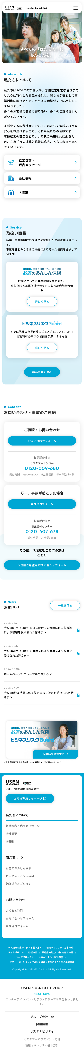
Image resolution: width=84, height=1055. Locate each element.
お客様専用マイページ (28, 798)
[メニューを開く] (76, 7)
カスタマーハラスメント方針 (42, 1039)
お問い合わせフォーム (42, 441)
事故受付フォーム (42, 504)
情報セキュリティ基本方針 (59, 947)
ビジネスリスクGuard (20, 876)
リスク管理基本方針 (24, 957)
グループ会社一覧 (42, 1017)
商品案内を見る (42, 372)
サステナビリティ (42, 1031)
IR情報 (10, 841)
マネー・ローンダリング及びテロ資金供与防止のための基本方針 (42, 962)
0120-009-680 (42, 468)
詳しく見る (42, 301)
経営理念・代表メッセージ (23, 826)
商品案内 (12, 858)
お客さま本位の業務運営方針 (53, 957)
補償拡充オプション (18, 884)
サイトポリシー (16, 952)
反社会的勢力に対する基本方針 (57, 952)
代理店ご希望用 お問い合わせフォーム (42, 565)
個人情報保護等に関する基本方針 (25, 947)
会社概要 (11, 833)
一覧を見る (65, 605)
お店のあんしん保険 (18, 868)
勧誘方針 (32, 952)
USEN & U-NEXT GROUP (42, 988)
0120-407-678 (42, 531)
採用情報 (42, 1024)
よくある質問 (14, 910)
